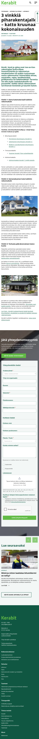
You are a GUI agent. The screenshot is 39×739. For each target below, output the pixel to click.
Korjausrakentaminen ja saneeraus (11, 657)
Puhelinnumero (8, 400)
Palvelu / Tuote (8, 438)
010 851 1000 (5, 622)
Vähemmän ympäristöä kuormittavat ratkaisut (14, 686)
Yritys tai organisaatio (10, 378)
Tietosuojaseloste (6, 643)
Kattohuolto (4, 676)
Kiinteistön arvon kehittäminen (10, 659)
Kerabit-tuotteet (6, 696)
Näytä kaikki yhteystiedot (9, 634)
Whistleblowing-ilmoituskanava (10, 725)
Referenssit (4, 735)
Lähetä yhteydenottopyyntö (19, 517)
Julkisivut (3, 667)
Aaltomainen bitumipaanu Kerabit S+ (20, 142)
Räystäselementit (6, 689)
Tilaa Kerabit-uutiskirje (8, 640)
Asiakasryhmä (8, 370)
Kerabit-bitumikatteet (7, 691)
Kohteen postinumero (10, 430)
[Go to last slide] (28, 540)
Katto (2, 669)
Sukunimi (6, 393)
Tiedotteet (4, 728)
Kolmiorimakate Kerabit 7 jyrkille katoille (21, 160)
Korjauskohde (9, 468)
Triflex (3, 694)
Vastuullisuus (5, 718)
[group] (19, 569)
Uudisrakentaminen (6, 655)
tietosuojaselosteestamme (18, 502)
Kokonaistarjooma (6, 716)
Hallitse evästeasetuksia (8, 645)
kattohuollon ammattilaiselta (10, 258)
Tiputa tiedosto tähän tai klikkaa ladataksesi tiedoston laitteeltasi (19, 482)
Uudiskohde (8, 464)
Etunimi (5, 385)
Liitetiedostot (7, 473)
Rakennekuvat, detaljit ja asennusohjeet (12, 706)
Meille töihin (4, 723)
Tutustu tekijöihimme (7, 721)
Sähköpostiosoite (9, 407)
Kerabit (3, 714)
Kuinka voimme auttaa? (10, 445)
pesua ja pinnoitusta (12, 263)
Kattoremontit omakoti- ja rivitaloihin (11, 672)
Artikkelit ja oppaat (6, 704)
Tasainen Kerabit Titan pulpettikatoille (21, 153)
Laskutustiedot (6, 636)
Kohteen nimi (7, 423)
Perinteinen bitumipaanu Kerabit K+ (20, 139)
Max (2, 679)
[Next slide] (35, 540)
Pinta (2, 674)
